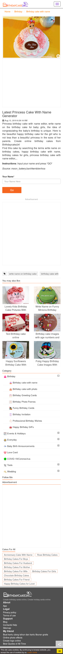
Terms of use (9, 615)
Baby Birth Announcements (21, 446)
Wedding (11, 471)
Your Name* (8, 176)
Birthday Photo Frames (24, 401)
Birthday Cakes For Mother (17, 567)
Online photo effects (12, 637)
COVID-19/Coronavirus (18, 458)
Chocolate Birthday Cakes (16, 575)
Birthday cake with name (25, 382)
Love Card (12, 452)
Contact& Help (10, 624)
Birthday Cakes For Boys (16, 558)
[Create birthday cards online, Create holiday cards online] (16, 4)
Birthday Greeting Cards (25, 395)
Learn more (32, 652)
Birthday (11, 376)
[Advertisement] (31, 83)
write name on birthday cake (23, 273)
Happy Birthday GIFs (23, 427)
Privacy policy (9, 612)
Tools (10, 465)
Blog (5, 621)
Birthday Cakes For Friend (17, 579)
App (5, 605)
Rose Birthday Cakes (47, 554)
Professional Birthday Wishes (27, 420)
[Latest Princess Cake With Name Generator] (31, 37)
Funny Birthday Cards (23, 407)
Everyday (12, 439)
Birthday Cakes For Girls (44, 571)
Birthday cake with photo (25, 389)
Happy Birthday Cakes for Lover (19, 583)
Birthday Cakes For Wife (16, 571)
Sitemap (7, 627)
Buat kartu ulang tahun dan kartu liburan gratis (25, 634)
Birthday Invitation (21, 414)
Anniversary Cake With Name (18, 554)
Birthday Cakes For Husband (18, 563)
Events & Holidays (16, 433)
